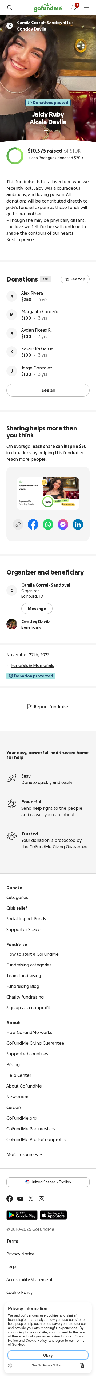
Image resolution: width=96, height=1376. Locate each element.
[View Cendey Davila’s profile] (11, 624)
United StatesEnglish (51, 1182)
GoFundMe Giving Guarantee (58, 846)
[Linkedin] (78, 524)
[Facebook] (33, 524)
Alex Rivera (32, 293)
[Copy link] (18, 524)
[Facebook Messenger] (63, 524)
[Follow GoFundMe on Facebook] (9, 1198)
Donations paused (50, 102)
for (45, 25)
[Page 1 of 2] (46, 130)
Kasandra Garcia (37, 348)
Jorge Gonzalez (36, 367)
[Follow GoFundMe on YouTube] (20, 1198)
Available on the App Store (53, 1215)
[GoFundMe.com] (48, 7)
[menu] (86, 7)
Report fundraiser (52, 706)
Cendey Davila (35, 621)
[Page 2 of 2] (51, 130)
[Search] (9, 7)
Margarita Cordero (39, 311)
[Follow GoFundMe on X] (31, 1198)
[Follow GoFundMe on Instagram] (41, 1198)
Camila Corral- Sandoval (45, 585)
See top (77, 279)
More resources (22, 1154)
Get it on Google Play (22, 1215)
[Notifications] (73, 7)
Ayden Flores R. (36, 330)
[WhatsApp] (48, 524)
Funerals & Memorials (32, 665)
